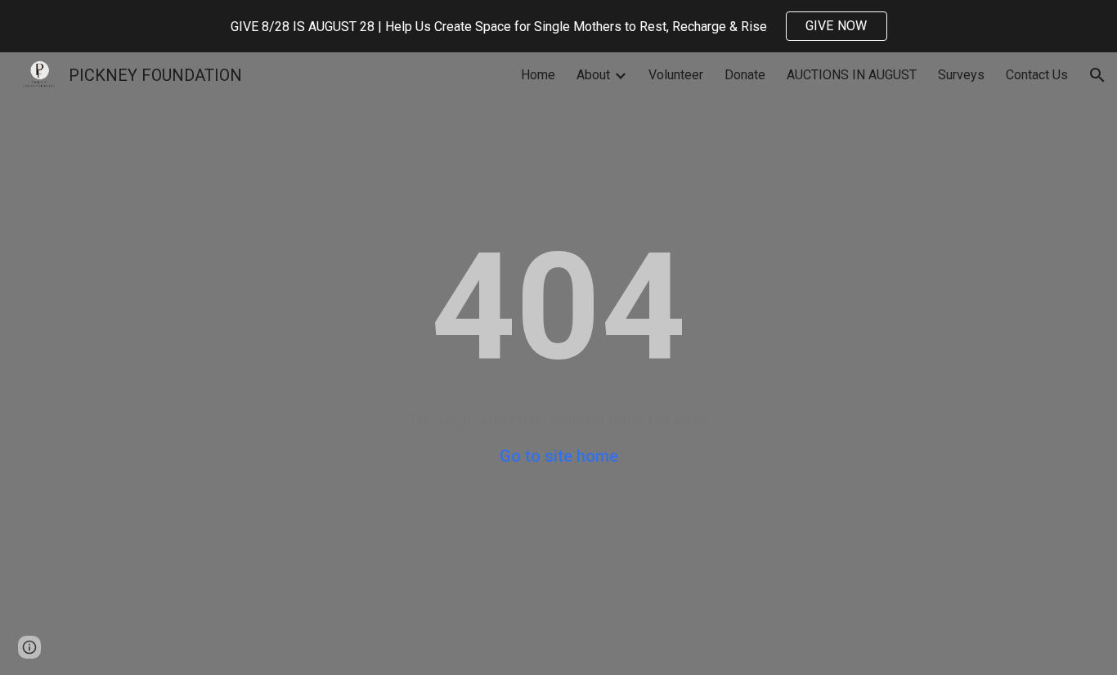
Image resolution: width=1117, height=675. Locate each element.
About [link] (593, 75)
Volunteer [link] (675, 75)
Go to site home (559, 456)
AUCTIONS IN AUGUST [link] (852, 75)
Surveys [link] (961, 75)
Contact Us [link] (1037, 75)
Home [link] (538, 75)
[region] (558, 26)
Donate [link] (744, 75)
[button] (1097, 75)
